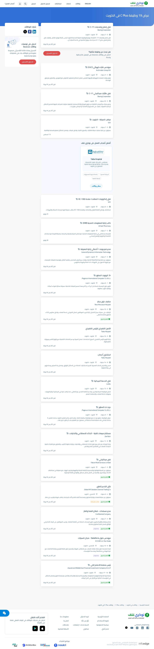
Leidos (108, 384)
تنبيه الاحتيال (84, 616)
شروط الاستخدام (103, 620)
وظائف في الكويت (131, 605)
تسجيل (33, 4)
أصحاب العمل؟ (9, 4)
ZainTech (108, 436)
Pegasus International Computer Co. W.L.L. (96, 278)
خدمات (68, 4)
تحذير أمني (105, 629)
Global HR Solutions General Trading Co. (97, 489)
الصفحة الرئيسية (144, 605)
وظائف (77, 4)
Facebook (30, 31)
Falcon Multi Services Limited (101, 462)
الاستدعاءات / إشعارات (81, 624)
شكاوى (86, 629)
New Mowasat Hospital (103, 304)
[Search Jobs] (25, 4)
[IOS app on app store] (42, 628)
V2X (109, 122)
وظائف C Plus (120, 605)
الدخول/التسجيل (51, 53)
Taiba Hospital (106, 331)
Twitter (25, 31)
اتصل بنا (66, 620)
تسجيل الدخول (45, 4)
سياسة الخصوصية (102, 624)
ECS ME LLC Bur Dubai (103, 541)
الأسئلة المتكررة (63, 629)
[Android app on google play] (35, 628)
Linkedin (34, 31)
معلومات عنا (64, 616)
